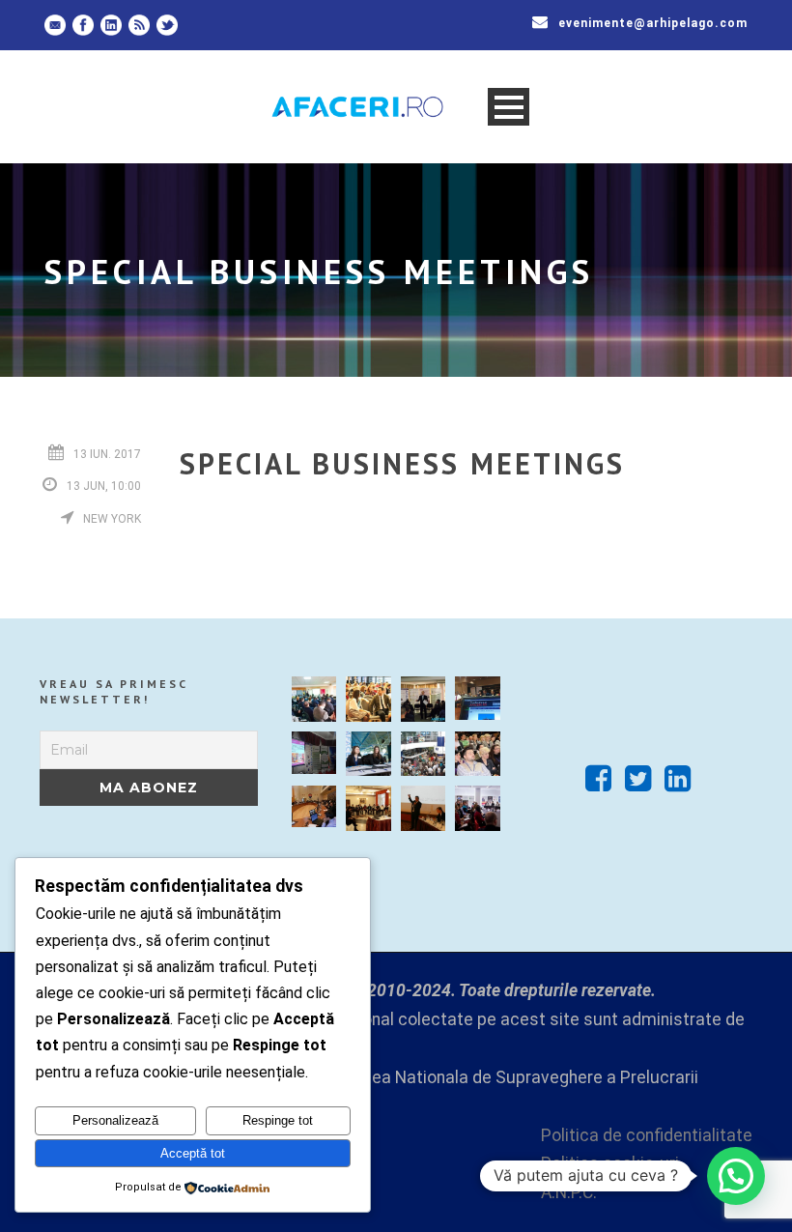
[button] (736, 1176)
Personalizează (115, 1120)
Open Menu (508, 107)
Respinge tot (277, 1120)
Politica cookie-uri (610, 1163)
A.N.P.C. (569, 1192)
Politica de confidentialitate (646, 1135)
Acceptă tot (192, 1153)
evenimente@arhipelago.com (653, 23)
